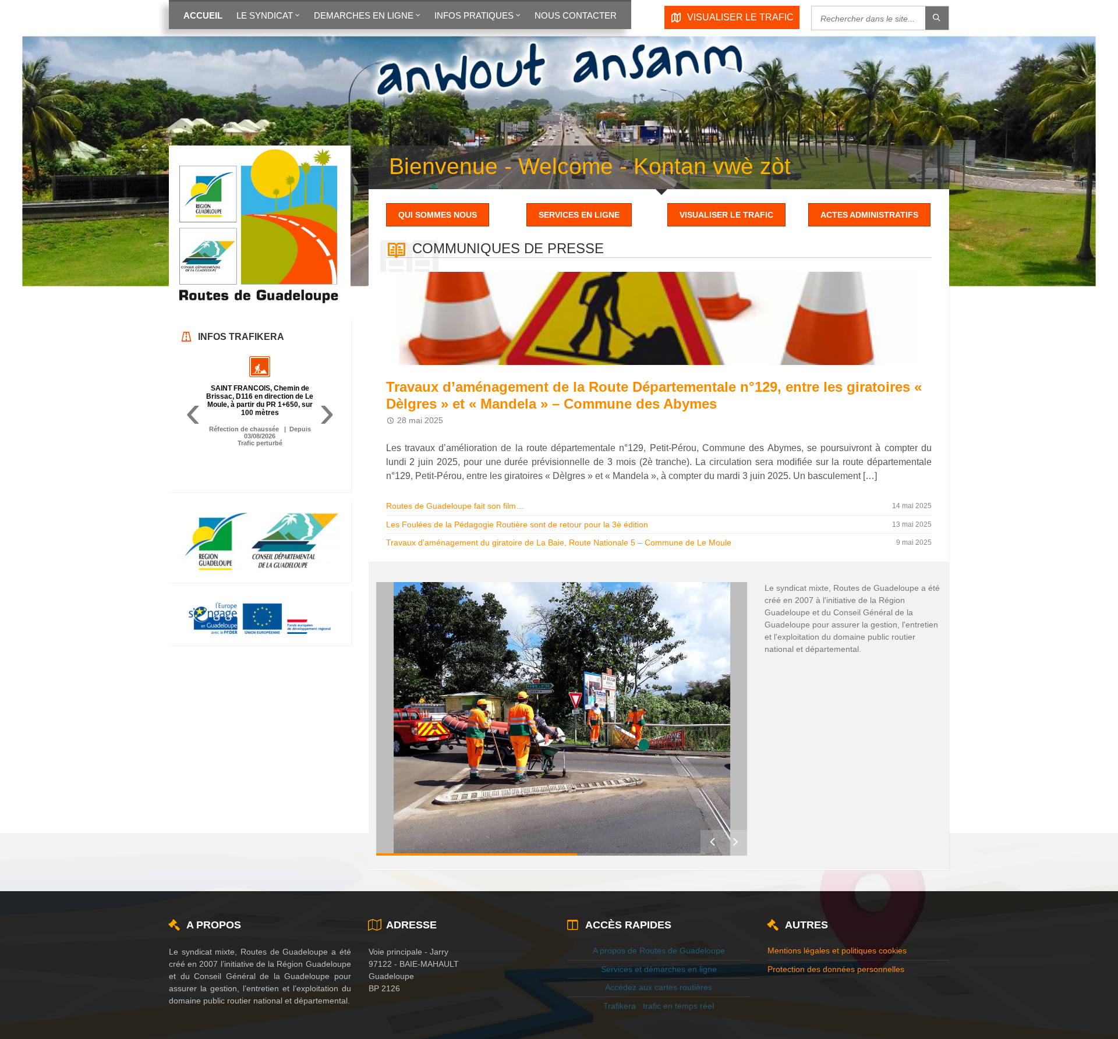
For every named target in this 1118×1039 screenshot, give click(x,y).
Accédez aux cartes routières (658, 987)
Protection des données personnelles (835, 969)
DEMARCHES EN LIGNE (363, 15)
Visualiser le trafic (726, 214)
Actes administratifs (869, 214)
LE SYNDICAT (264, 15)
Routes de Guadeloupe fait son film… (455, 505)
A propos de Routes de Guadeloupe (659, 950)
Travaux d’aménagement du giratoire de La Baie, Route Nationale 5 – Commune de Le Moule (558, 542)
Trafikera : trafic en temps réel (658, 1005)
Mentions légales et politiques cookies (837, 950)
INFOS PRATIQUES (474, 15)
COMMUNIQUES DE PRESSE (508, 248)
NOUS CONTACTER (576, 15)
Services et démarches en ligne (659, 969)
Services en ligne (579, 214)
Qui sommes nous (437, 214)
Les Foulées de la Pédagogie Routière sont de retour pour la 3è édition (517, 524)
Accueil (202, 15)
